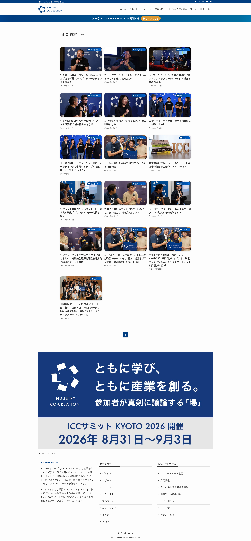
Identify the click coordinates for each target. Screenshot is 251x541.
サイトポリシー (168, 501)
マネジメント (109, 501)
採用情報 (165, 480)
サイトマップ (167, 507)
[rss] (211, 1)
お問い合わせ (167, 514)
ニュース (107, 487)
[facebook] (196, 1)
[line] (203, 1)
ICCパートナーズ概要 (171, 473)
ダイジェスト (109, 473)
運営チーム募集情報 (170, 494)
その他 (105, 521)
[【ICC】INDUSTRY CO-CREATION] (50, 9)
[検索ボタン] (209, 9)
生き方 (105, 514)
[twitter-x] (199, 1)
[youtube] (207, 1)
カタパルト (108, 494)
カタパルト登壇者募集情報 (174, 487)
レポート (107, 480)
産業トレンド (109, 507)
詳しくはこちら (150, 18)
